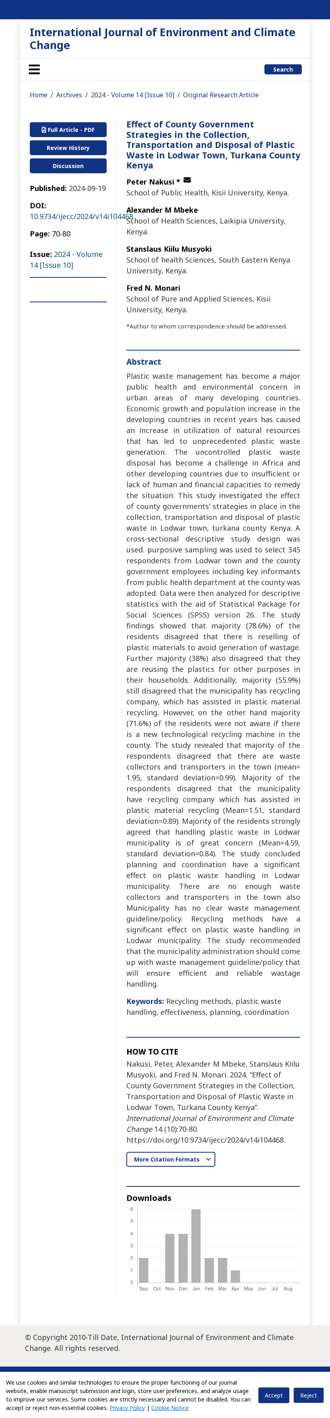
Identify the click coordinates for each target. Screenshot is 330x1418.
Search (283, 69)
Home (38, 94)
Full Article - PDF (70, 129)
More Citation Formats (167, 1159)
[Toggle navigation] (34, 69)
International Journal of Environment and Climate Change (162, 38)
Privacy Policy (127, 1408)
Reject (308, 1395)
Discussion (68, 166)
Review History (68, 148)
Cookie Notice (170, 1408)
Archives (69, 94)
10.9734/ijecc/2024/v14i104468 (81, 216)
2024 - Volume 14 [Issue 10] (132, 94)
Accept (274, 1395)
